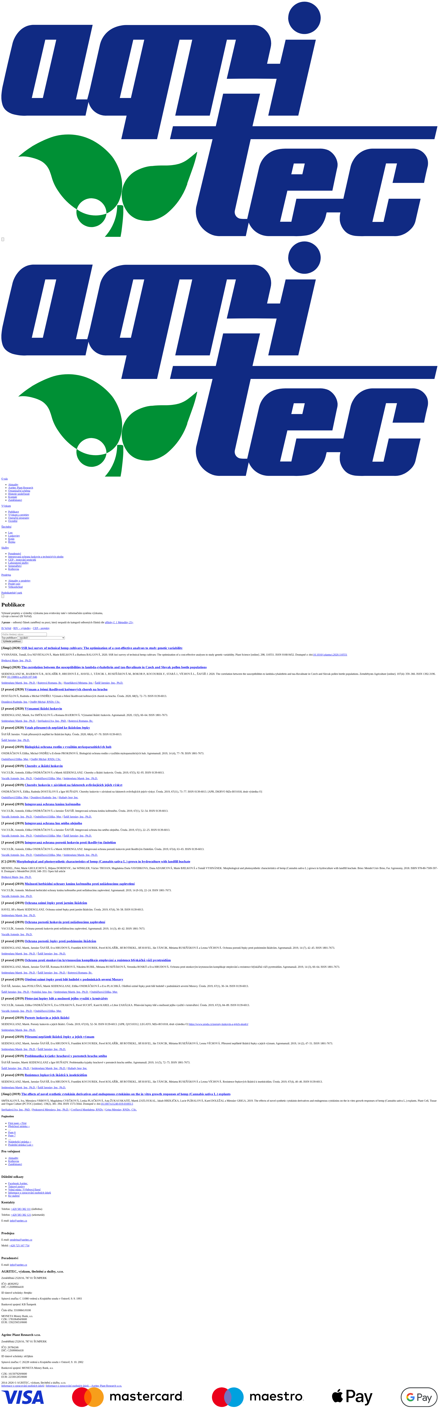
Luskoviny (14, 535)
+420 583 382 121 (21, 1214)
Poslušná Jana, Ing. (42, 991)
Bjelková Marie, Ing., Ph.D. (16, 660)
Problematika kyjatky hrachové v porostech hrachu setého (66, 1056)
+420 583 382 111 (21, 1209)
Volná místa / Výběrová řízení (24, 1189)
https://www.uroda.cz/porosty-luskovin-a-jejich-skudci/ (218, 1024)
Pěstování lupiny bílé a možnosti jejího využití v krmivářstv (66, 998)
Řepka (11, 541)
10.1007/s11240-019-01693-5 (117, 1103)
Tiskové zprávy (16, 1186)
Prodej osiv (14, 583)
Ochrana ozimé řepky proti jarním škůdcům (56, 903)
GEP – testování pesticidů (22, 559)
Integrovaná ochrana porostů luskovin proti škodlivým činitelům (70, 842)
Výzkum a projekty (18, 514)
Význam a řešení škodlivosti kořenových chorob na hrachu (66, 689)
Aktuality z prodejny (19, 580)
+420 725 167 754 (19, 1245)
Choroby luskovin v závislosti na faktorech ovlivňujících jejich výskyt (73, 785)
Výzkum (6, 505)
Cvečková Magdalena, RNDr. (87, 1109)
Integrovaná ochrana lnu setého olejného (53, 823)
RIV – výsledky (22, 628)
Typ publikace (9, 637)
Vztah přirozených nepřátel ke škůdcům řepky (57, 727)
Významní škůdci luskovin (43, 708)
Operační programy (18, 517)
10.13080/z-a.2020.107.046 (22, 676)
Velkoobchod (15, 586)
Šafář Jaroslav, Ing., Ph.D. (109, 682)
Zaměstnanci (15, 500)
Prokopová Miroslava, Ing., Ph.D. (50, 1109)
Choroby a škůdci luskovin (44, 766)
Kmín (11, 538)
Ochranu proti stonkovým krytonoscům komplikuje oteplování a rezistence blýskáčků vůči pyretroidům (98, 960)
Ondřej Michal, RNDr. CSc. (45, 701)
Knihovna (13, 569)
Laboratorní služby (18, 562)
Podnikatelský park (11, 592)
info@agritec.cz (18, 1220)
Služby (5, 547)
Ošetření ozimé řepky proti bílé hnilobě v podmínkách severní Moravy (74, 979)
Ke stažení (14, 1195)
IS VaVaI (6, 628)
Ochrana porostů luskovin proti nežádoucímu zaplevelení (65, 922)
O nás (4, 478)
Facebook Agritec (18, 1183)
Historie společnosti (18, 493)
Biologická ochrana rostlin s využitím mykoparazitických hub (68, 747)
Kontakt (12, 496)
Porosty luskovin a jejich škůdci (47, 1017)
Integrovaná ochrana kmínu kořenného (53, 804)
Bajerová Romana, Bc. (50, 682)
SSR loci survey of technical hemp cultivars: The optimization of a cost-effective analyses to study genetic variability (102, 648)
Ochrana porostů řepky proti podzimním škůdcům (60, 941)
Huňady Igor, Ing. (68, 797)
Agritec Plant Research (20, 487)
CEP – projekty (41, 628)
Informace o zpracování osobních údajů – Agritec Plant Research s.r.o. (84, 1385)
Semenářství (14, 565)
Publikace (13, 511)
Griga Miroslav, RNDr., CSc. (121, 1109)
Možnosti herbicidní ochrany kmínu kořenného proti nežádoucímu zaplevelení (80, 884)
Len (10, 532)
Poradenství (14, 553)
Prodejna (6, 574)
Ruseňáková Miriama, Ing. (78, 682)
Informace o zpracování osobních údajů (29, 1192)
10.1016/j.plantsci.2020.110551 (330, 654)
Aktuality (13, 484)
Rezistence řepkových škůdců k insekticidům (56, 1075)
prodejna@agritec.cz (21, 1239)
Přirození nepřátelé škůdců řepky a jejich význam (59, 1036)
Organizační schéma (19, 490)
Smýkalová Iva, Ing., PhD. (52, 720)
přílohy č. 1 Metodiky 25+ (119, 622)
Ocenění (12, 520)
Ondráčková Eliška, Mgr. (15, 759)
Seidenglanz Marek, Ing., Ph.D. (18, 682)
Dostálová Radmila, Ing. (14, 701)
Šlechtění (6, 526)
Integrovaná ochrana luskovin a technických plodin (35, 556)
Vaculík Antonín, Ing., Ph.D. (16, 778)
